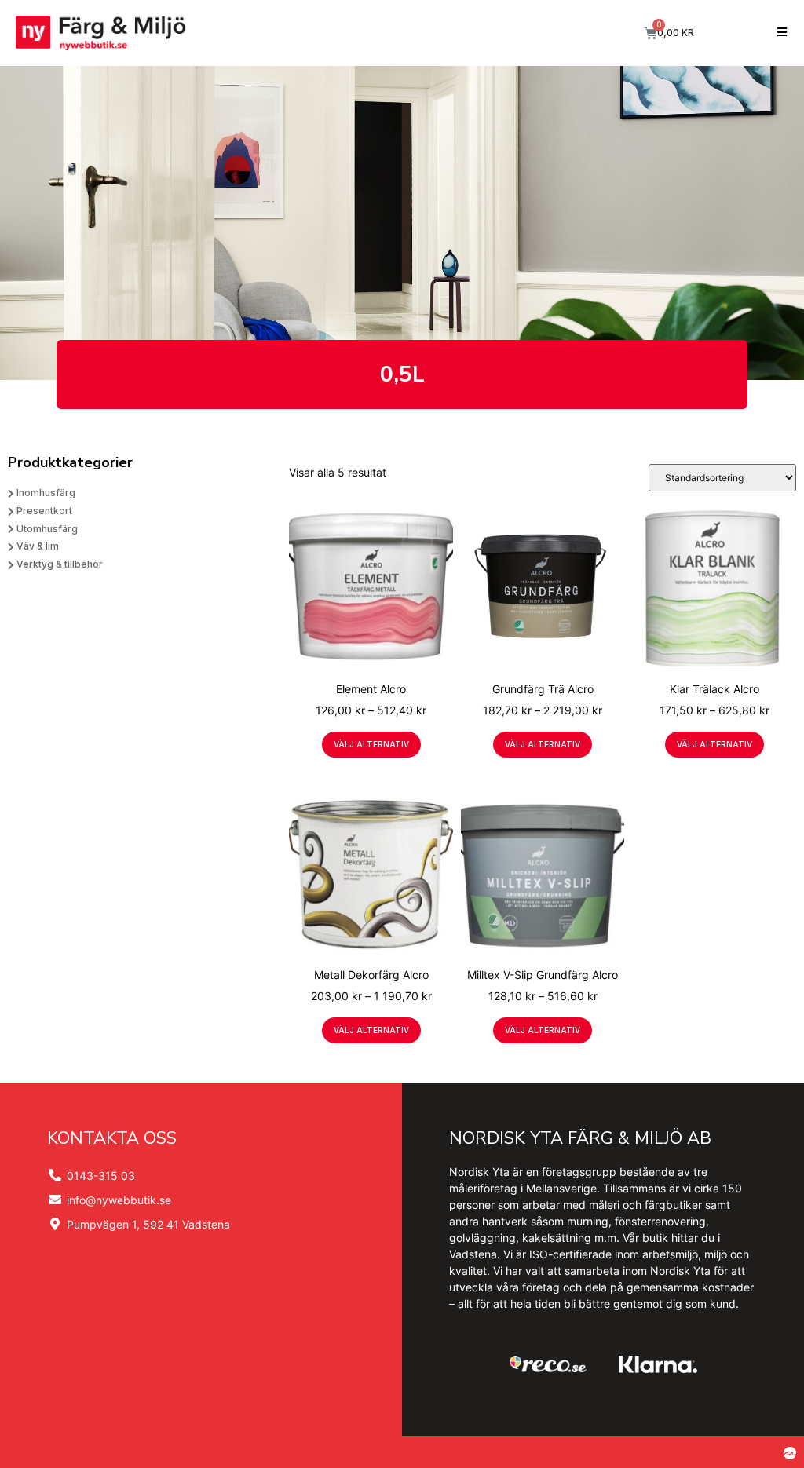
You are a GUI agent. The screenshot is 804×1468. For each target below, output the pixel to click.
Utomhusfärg (47, 529)
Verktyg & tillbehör (59, 564)
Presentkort (44, 511)
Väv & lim (37, 546)
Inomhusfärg (45, 492)
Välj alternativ (371, 744)
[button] (782, 33)
